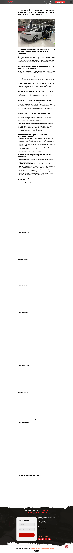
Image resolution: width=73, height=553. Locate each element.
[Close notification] (72, 547)
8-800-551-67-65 (42, 528)
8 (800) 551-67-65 (48, 1)
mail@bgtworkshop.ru (43, 536)
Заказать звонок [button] (60, 2)
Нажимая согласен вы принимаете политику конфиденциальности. (44, 548)
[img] (10, 2)
